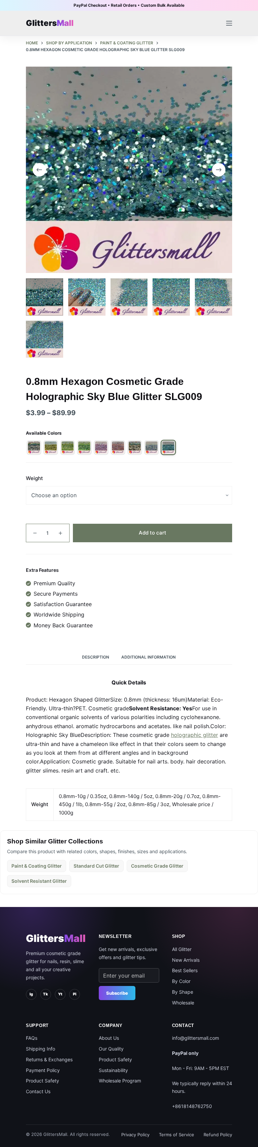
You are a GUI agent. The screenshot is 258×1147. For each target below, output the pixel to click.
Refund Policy (218, 1134)
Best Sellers (185, 970)
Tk (45, 994)
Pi (74, 994)
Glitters (56, 938)
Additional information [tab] (148, 657)
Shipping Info (40, 1049)
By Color (181, 981)
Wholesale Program (120, 1080)
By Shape (182, 992)
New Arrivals (186, 960)
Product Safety (42, 1080)
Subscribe (117, 993)
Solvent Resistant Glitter (39, 881)
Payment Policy (43, 1070)
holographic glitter (194, 734)
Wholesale (183, 1002)
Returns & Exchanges (49, 1059)
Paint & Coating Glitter (36, 866)
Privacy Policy (135, 1134)
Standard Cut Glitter (96, 866)
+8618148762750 (192, 1106)
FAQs (31, 1038)
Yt (60, 994)
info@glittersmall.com (195, 1038)
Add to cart (152, 532)
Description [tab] (95, 657)
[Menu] (229, 23)
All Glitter (181, 949)
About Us (109, 1038)
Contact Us (38, 1091)
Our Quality (111, 1049)
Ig (31, 994)
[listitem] (34, 447)
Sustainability (113, 1070)
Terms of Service (176, 1134)
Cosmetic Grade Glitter (157, 866)
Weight (34, 478)
